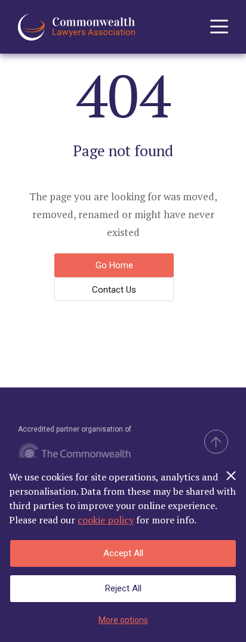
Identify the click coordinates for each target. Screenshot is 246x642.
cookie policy (106, 519)
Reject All (123, 588)
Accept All (123, 553)
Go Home (114, 265)
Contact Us (114, 289)
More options (123, 620)
